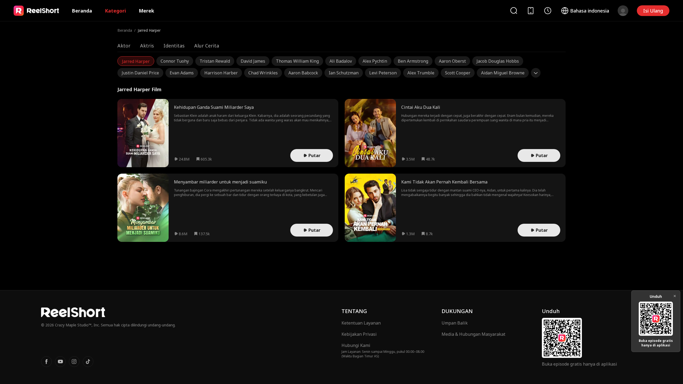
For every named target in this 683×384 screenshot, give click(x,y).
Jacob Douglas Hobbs (497, 61)
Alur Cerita (206, 45)
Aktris (147, 45)
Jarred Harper (136, 61)
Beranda (82, 10)
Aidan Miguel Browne (503, 73)
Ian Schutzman (344, 73)
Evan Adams (182, 73)
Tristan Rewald (215, 61)
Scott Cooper (457, 73)
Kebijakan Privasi (359, 334)
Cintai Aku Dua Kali (420, 107)
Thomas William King (297, 61)
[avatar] (623, 10)
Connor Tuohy (175, 61)
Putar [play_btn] (314, 155)
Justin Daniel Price (140, 73)
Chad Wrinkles (263, 73)
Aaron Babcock (303, 73)
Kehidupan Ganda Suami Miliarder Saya (214, 107)
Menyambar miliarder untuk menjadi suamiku (220, 182)
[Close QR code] (675, 296)
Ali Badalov (340, 61)
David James (253, 61)
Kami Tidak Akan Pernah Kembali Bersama (444, 182)
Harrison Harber (221, 73)
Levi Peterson (383, 73)
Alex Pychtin (375, 61)
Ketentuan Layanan (361, 323)
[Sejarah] (547, 10)
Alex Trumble (420, 73)
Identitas (174, 45)
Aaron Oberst (452, 61)
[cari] (513, 10)
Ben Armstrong (413, 61)
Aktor (123, 45)
